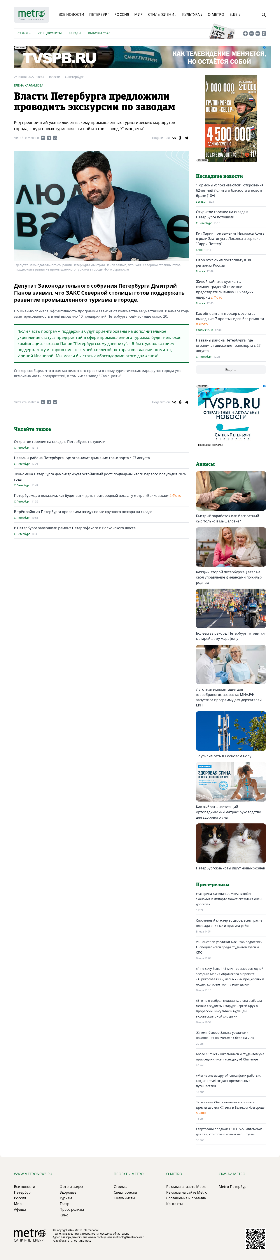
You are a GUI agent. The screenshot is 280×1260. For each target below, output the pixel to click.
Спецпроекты (50, 33)
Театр (64, 1203)
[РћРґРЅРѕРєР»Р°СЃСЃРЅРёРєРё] (180, 137)
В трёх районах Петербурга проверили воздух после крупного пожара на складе (83, 511)
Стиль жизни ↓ (162, 14)
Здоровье (68, 1192)
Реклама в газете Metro (186, 1186)
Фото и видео (71, 1186)
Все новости (71, 14)
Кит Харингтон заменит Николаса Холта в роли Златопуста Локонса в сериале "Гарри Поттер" (230, 238)
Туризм (66, 1198)
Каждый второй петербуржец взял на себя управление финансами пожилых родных (229, 577)
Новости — (56, 77)
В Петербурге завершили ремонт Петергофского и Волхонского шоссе (75, 528)
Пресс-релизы (72, 1209)
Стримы (24, 33)
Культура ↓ (192, 14)
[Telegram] (186, 137)
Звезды (75, 33)
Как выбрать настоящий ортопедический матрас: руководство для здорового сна (228, 812)
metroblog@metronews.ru (129, 1237)
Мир (138, 14)
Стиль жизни (204, 330)
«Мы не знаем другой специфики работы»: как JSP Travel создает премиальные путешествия (228, 1080)
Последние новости (219, 176)
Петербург (99, 14)
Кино (199, 250)
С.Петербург (74, 77)
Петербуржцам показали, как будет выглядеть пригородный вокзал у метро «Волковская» (91, 495)
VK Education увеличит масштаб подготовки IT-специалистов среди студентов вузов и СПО (229, 947)
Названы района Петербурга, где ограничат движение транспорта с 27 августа (82, 457)
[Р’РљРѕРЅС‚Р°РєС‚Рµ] (174, 137)
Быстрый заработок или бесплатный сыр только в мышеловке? (227, 518)
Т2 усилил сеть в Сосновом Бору (223, 756)
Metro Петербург (233, 1186)
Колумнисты (124, 1198)
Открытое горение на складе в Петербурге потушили (59, 441)
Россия (121, 14)
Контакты (174, 1203)
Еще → (231, 369)
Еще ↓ (235, 14)
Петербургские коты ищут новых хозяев (230, 868)
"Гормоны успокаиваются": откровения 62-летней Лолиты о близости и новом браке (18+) (230, 190)
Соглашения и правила (186, 1198)
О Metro (216, 14)
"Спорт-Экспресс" (81, 1240)
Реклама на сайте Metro (186, 1192)
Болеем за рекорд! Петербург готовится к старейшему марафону (230, 636)
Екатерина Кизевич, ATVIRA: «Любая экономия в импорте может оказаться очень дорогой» (229, 899)
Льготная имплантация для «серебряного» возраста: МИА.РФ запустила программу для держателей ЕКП (229, 697)
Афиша (20, 1209)
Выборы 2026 (99, 33)
